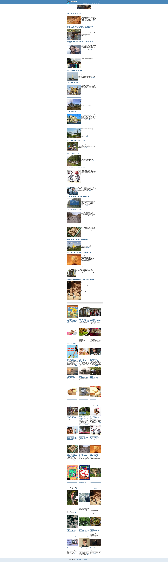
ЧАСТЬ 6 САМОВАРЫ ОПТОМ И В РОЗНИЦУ (76, 140)
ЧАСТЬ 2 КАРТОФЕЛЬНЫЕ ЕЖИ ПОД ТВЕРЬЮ (76, 224)
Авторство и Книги (70, 319)
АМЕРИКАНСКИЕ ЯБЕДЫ (71, 417)
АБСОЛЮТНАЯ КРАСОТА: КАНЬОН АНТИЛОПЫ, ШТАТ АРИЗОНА (80, 279)
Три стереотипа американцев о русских (75, 184)
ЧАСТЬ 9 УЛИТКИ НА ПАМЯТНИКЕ (74, 97)
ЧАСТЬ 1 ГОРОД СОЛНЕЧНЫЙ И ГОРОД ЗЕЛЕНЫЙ (77, 239)
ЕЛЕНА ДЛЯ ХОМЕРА (94, 548)
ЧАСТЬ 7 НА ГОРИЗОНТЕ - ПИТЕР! (74, 125)
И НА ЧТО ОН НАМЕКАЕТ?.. (83, 399)
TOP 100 (99, 3)
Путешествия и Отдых (75, 10)
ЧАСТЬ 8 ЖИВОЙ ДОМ (71, 111)
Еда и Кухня (81, 336)
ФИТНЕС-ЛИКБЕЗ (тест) (94, 417)
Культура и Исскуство (94, 547)
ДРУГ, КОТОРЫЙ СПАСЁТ (83, 377)
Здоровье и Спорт (93, 416)
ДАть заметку (84, 3)
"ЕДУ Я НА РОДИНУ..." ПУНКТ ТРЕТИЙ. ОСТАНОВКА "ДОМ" (79, 266)
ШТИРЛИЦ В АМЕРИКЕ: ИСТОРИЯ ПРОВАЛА (76, 167)
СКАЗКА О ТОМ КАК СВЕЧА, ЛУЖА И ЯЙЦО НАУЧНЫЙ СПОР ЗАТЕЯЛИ (72, 321)
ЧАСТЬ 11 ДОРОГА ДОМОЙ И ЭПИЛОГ (75, 70)
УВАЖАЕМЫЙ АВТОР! (94, 360)
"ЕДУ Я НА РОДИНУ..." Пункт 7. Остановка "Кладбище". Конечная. (84, 531)
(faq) (88, 3)
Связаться (85, 559)
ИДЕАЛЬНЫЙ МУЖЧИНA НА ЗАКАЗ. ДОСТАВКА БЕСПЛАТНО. (72, 400)
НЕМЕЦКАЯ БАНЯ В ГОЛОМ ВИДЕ (74, 13)
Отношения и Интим (70, 398)
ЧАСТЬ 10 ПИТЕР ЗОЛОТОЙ (72, 82)
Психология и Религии (70, 336)
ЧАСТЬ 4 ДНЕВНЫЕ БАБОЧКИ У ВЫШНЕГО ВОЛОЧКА (78, 196)
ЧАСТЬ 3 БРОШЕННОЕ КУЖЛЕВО (74, 209)
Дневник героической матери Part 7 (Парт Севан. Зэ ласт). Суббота (84, 418)
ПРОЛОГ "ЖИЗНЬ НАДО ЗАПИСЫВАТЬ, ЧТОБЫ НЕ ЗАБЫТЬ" (80, 252)
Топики (91, 3)
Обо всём (80, 376)
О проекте (79, 559)
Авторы (95, 3)
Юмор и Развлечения (70, 359)
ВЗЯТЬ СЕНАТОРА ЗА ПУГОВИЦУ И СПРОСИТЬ (77, 55)
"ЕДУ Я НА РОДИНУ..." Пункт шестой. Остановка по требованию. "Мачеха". (72, 531)
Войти (100, 1)
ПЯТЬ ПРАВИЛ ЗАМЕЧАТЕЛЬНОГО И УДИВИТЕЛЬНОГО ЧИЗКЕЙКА (95, 400)
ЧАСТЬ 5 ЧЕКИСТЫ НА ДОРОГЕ (73, 153)
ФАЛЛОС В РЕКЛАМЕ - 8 (71, 360)
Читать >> (93, 20)
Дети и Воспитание (70, 376)
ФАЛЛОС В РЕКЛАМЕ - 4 (71, 548)
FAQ (82, 559)
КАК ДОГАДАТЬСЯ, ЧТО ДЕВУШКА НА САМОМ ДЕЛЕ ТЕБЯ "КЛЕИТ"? (72, 438)
